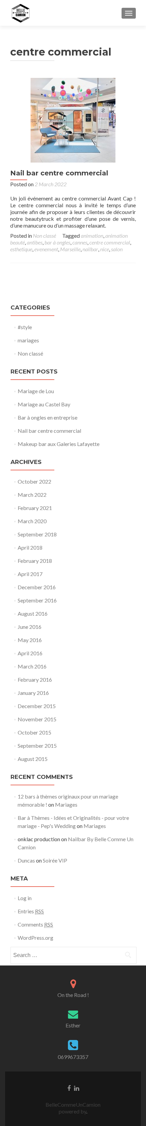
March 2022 (32, 494)
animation (92, 235)
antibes (34, 242)
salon (117, 249)
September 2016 (37, 600)
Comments (35, 924)
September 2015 (37, 745)
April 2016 (30, 653)
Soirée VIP (55, 860)
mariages (28, 340)
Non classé (44, 235)
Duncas (26, 860)
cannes (79, 242)
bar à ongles (57, 242)
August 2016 (33, 613)
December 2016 (37, 587)
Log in (25, 898)
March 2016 (32, 666)
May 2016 (30, 640)
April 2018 (30, 547)
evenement (46, 249)
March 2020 (32, 521)
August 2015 (33, 759)
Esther (73, 1025)
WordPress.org (35, 937)
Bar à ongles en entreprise (47, 417)
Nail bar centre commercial (59, 173)
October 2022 (34, 481)
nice (104, 249)
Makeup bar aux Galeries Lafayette (58, 444)
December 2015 (37, 706)
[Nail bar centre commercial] (73, 119)
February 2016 (35, 679)
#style (25, 327)
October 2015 (34, 732)
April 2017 (30, 574)
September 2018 (37, 534)
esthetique (21, 249)
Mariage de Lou (36, 391)
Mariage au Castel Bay (44, 404)
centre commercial (109, 242)
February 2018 (35, 560)
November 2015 (37, 719)
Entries (31, 911)
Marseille (70, 249)
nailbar (90, 249)
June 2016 (29, 626)
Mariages (66, 804)
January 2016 (33, 692)
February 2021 (35, 508)
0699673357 (73, 1057)
